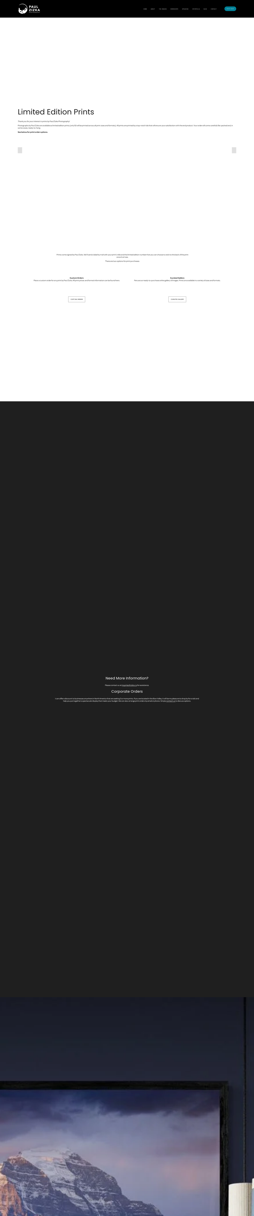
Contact (214, 9)
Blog (205, 9)
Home (145, 9)
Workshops (174, 9)
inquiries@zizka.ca (129, 685)
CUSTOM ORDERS (77, 299)
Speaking (185, 9)
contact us (171, 701)
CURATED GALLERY (177, 299)
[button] (20, 150)
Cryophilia (196, 9)
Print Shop (230, 8)
